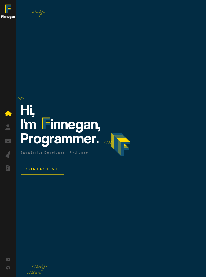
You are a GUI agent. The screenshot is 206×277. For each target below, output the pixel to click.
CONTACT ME (42, 169)
